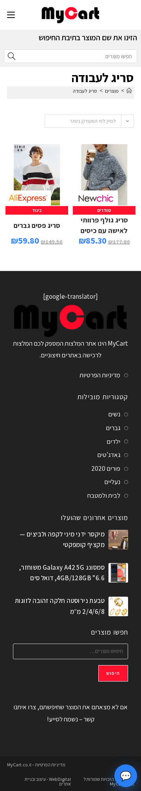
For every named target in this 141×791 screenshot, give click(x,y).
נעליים (112, 481)
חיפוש (113, 673)
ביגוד (37, 210)
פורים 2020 (105, 468)
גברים (113, 427)
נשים (114, 414)
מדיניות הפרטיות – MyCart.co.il (36, 765)
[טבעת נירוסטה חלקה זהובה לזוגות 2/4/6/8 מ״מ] (118, 606)
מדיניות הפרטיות (100, 375)
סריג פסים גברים (37, 225)
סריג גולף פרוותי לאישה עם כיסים (104, 225)
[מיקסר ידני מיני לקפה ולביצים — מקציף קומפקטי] (118, 539)
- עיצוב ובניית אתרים (48, 781)
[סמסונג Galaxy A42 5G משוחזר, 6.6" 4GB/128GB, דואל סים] (118, 573)
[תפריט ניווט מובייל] (11, 15)
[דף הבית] (129, 91)
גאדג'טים (108, 454)
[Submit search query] (12, 56)
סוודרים (104, 210)
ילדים (113, 441)
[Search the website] (70, 55)
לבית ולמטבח (103, 495)
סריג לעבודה (85, 91)
